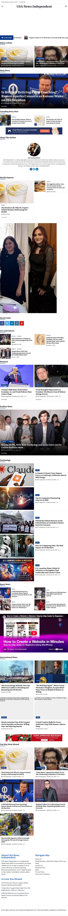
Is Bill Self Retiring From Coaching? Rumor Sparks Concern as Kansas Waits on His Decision (15, 895)
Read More (6, 106)
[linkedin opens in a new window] (12, 323)
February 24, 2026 (18, 396)
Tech (37, 470)
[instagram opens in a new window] (17, 323)
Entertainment (40, 58)
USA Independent (7, 65)
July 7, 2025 (16, 357)
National (4, 385)
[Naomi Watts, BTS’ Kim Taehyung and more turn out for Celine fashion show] (5, 353)
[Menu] (2, 6)
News (37, 870)
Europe (4, 717)
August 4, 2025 (51, 345)
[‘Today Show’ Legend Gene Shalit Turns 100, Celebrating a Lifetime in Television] (39, 120)
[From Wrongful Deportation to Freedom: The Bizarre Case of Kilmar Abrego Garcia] (51, 376)
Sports (13, 589)
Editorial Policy (40, 868)
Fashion (14, 336)
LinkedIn (37, 169)
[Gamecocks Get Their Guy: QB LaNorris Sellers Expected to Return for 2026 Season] (5, 604)
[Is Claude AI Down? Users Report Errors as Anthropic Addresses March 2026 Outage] (17, 474)
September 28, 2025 (8, 728)
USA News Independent (34, 6)
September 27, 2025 (42, 728)
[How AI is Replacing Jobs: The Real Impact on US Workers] (17, 546)
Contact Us (39, 865)
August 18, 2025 (17, 344)
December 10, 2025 (42, 694)
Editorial (4, 88)
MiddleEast (5, 680)
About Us (38, 859)
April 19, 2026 (17, 65)
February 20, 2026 (52, 574)
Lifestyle (19, 336)
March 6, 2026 (51, 191)
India (38, 717)
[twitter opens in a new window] (7, 323)
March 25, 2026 (52, 65)
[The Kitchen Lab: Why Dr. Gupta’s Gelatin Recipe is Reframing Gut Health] (5, 120)
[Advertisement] (34, 21)
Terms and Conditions (42, 874)
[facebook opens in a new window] (2, 323)
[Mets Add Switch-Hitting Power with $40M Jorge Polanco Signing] (39, 592)
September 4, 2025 (17, 450)
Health (4, 58)
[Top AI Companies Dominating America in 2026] (17, 498)
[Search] (66, 6)
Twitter (34, 169)
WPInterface (62, 910)
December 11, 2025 (53, 396)
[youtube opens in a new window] (21, 323)
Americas (39, 680)
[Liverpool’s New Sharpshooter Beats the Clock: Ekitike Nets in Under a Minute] (39, 604)
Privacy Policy (40, 872)
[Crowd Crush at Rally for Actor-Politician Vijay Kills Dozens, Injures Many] (51, 708)
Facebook (31, 169)
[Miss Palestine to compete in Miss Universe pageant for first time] (5, 339)
